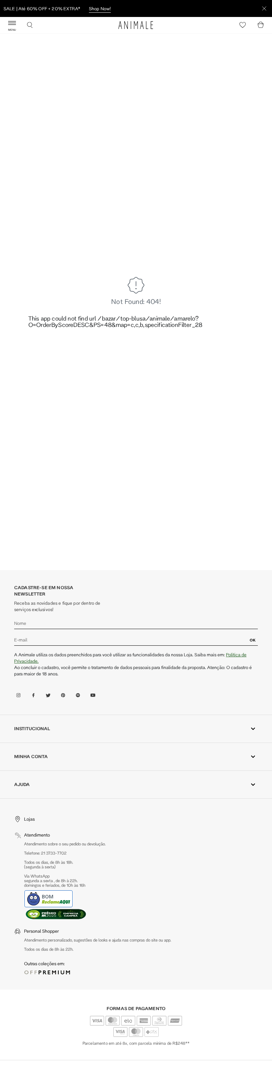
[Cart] (260, 25)
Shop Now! (100, 8)
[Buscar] (29, 25)
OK (253, 640)
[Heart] (242, 25)
